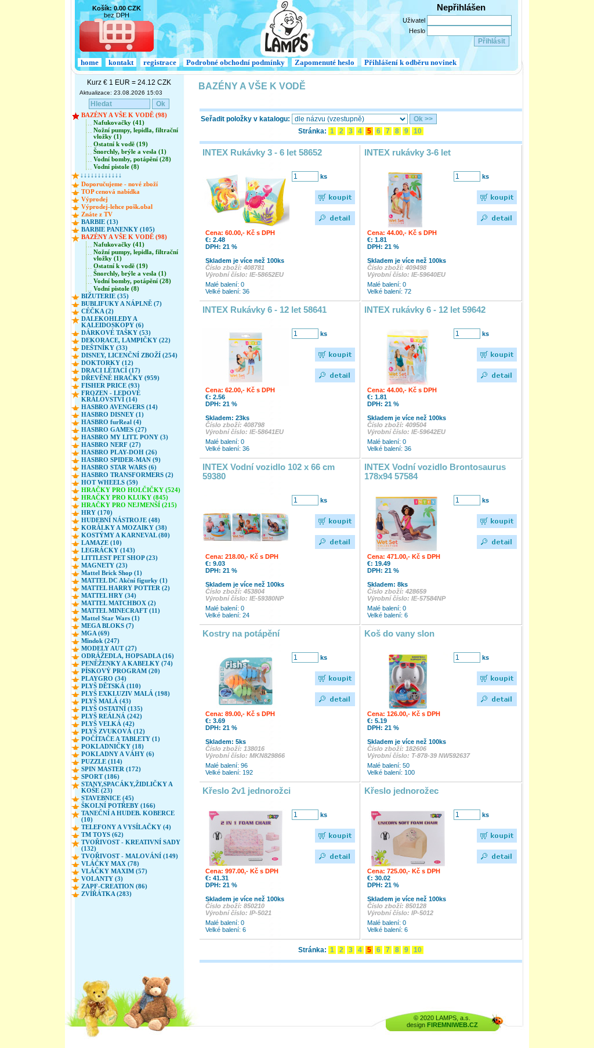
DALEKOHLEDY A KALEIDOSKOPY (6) (112, 322)
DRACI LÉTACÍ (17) (110, 370)
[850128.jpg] (407, 839)
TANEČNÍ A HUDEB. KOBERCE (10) (128, 816)
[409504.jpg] (407, 357)
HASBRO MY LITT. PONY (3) (124, 437)
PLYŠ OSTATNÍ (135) (112, 709)
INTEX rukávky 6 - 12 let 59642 (425, 310)
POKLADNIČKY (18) (112, 746)
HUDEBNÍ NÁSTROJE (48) (120, 520)
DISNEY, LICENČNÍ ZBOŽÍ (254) (129, 355)
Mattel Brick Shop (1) (111, 573)
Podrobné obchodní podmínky (235, 62)
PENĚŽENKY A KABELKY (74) (127, 663)
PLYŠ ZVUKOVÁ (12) (113, 731)
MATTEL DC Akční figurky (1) (124, 580)
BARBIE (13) (99, 222)
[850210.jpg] (245, 839)
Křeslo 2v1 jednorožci (246, 791)
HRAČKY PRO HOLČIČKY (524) (130, 490)
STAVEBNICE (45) (107, 798)
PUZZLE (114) (101, 761)
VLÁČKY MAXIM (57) (114, 871)
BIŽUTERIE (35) (105, 296)
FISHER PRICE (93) (110, 385)
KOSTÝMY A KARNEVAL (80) (125, 535)
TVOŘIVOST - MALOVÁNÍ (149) (129, 856)
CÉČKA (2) (97, 311)
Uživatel (414, 20)
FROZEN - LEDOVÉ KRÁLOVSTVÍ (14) (110, 396)
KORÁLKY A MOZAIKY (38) (124, 528)
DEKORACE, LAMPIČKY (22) (126, 340)
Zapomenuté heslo (324, 62)
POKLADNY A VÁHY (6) (117, 754)
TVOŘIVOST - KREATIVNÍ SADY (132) (130, 845)
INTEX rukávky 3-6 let (407, 152)
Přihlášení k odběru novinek (410, 62)
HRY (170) (97, 512)
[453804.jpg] (245, 524)
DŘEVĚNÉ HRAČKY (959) (120, 378)
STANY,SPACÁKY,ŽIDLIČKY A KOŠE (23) (126, 787)
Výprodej (94, 199)
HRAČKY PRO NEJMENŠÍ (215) (129, 505)
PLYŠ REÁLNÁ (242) (111, 716)
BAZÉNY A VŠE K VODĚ (252, 86)
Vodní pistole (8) (116, 167)
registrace (159, 62)
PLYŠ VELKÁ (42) (108, 724)
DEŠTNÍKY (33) (104, 348)
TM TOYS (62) (102, 835)
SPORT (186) (100, 777)
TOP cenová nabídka (110, 192)
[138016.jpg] (245, 681)
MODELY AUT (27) (109, 648)
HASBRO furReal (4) (111, 422)
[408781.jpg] (245, 200)
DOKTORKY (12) (107, 363)
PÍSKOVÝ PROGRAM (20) (120, 671)
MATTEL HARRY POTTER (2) (125, 588)
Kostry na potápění (241, 633)
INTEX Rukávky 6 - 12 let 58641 (264, 310)
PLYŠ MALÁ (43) (106, 701)
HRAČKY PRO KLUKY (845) (124, 497)
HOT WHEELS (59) (109, 482)
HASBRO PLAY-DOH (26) (119, 452)
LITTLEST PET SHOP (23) (119, 558)
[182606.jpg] (407, 681)
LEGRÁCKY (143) (108, 550)
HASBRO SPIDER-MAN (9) (121, 460)
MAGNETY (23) (104, 565)
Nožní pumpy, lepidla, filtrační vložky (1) (135, 133)
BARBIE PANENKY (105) (118, 229)
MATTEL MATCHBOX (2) (118, 603)
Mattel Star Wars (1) (110, 618)
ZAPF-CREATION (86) (114, 886)
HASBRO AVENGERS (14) (119, 407)
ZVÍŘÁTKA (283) (106, 894)
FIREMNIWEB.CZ (452, 1024)
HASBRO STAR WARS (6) (119, 467)
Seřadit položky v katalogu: (245, 119)
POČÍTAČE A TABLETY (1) (120, 739)
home (90, 62)
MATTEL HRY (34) (108, 595)
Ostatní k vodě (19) (120, 144)
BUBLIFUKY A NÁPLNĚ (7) (121, 304)
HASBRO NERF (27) (111, 445)
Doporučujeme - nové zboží (119, 184)
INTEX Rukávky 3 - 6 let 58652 (262, 152)
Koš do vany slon (399, 633)
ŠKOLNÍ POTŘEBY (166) (118, 806)
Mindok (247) (100, 641)
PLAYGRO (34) (103, 678)
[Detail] (335, 218)
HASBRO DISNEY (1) (112, 414)
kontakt (120, 62)
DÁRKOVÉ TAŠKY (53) (116, 333)
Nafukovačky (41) (118, 123)
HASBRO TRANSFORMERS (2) (127, 475)
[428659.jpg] (407, 524)
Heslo (417, 30)
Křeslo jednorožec (401, 791)
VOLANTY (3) (102, 879)
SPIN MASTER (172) (111, 769)
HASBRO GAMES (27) (114, 430)
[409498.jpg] (407, 200)
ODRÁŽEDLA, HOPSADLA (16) (127, 656)
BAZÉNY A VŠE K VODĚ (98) (124, 115)
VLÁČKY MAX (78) (110, 864)
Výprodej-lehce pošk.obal (117, 207)
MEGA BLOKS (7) (107, 626)
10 (417, 131)
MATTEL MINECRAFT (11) (120, 611)
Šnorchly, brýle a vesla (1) (129, 152)
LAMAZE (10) (101, 543)
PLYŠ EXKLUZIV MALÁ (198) (125, 694)
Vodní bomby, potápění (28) (132, 159)
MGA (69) (95, 633)
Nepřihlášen (461, 7)
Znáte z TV (97, 214)
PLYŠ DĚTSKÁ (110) (111, 686)
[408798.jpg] (245, 357)
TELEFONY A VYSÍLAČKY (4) (126, 827)
